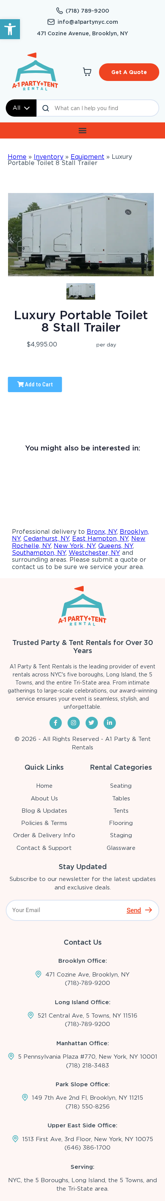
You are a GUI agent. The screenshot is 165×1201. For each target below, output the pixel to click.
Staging (121, 835)
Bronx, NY (102, 531)
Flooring (121, 823)
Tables (121, 798)
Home (17, 156)
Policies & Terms (44, 823)
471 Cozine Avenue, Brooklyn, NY (82, 33)
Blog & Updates (44, 810)
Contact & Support (44, 848)
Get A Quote (129, 72)
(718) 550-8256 (88, 1106)
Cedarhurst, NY (46, 538)
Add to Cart (38, 384)
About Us (44, 798)
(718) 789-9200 (87, 11)
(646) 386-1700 (87, 1147)
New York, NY (74, 545)
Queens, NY (115, 545)
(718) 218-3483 (87, 1065)
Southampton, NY (39, 552)
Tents (121, 810)
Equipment (87, 156)
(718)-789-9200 (87, 983)
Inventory (48, 156)
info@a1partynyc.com (88, 22)
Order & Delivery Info (44, 835)
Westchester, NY (94, 552)
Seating (121, 785)
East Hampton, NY (100, 538)
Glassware (121, 848)
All (16, 107)
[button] (10, 29)
